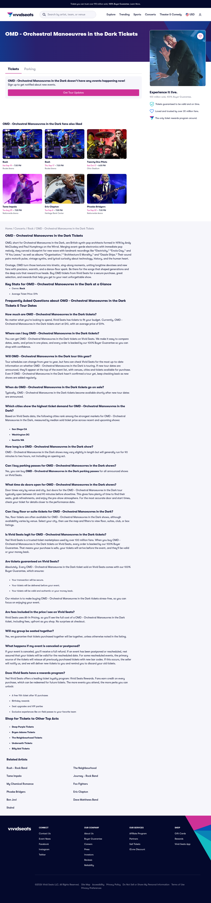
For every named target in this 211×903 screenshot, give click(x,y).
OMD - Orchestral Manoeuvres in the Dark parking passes (62, 471)
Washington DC (21, 434)
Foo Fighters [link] (80, 783)
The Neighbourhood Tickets (27, 737)
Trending (124, 14)
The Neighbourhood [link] (84, 768)
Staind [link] (10, 807)
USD (192, 14)
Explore (111, 14)
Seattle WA (18, 440)
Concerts (150, 14)
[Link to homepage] (21, 14)
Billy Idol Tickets (21, 748)
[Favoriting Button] (200, 36)
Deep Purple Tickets (23, 726)
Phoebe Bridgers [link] (16, 791)
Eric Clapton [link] (80, 791)
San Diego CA (19, 429)
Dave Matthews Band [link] (85, 799)
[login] (200, 15)
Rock (30, 228)
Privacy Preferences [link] (91, 888)
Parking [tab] (30, 69)
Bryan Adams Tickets (23, 732)
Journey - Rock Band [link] (85, 775)
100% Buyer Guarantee (119, 4)
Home (8, 228)
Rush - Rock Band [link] (17, 768)
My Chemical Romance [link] (20, 783)
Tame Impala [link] (14, 775)
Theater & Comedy (171, 14)
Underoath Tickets (22, 743)
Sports (137, 14)
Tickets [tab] (13, 69)
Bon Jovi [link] (12, 799)
